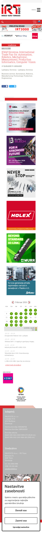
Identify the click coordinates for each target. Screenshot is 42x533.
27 (16, 325)
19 (11, 321)
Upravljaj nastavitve (21, 527)
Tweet (11, 86)
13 (16, 317)
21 (21, 321)
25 (6, 325)
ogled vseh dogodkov (13, 365)
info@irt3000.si (11, 469)
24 (35, 321)
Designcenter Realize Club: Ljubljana (16, 336)
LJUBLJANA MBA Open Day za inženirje (17, 361)
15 (26, 317)
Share (3, 86)
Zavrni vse (21, 520)
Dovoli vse (21, 510)
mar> (29, 302)
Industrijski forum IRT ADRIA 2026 (15, 347)
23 (30, 321)
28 (21, 325)
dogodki (6, 48)
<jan (13, 302)
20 (16, 321)
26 (11, 325)
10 (35, 314)
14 (21, 317)
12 (11, 317)
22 (26, 321)
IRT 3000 (10, 11)
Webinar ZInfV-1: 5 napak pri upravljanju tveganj (19, 341)
